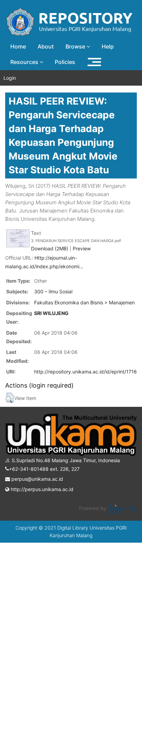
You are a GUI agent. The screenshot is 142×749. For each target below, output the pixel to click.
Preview (82, 248)
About (46, 46)
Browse (76, 46)
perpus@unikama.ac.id (36, 479)
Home (18, 46)
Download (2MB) (49, 248)
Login (9, 78)
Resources (25, 61)
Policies (65, 61)
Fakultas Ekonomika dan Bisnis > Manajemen (84, 302)
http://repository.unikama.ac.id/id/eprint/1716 (85, 371)
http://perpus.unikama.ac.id (41, 489)
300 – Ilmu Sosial (53, 291)
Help (108, 46)
